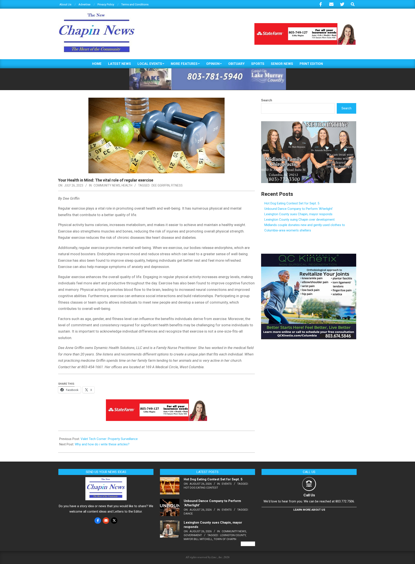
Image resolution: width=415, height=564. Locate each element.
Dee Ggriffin (161, 185)
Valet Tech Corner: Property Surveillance (109, 439)
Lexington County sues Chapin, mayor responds (298, 214)
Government (193, 535)
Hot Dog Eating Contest (201, 487)
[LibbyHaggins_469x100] (305, 25)
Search (266, 100)
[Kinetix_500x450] (308, 256)
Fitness (177, 185)
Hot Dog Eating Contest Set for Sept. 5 (291, 203)
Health (126, 185)
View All (248, 543)
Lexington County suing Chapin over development (299, 219)
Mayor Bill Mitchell (198, 539)
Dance (188, 513)
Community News (107, 185)
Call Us (309, 495)
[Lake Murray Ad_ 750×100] (207, 70)
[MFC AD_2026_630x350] (308, 124)
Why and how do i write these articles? (102, 444)
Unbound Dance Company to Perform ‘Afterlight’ (298, 209)
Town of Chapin (225, 539)
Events (227, 483)
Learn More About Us (309, 509)
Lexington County (233, 535)
